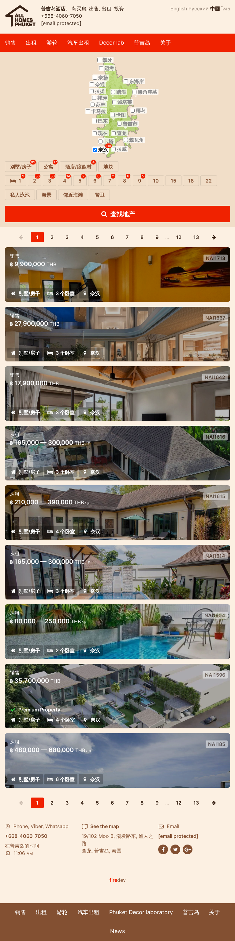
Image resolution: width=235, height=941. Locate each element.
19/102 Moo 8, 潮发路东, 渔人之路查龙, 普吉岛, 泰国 (117, 838)
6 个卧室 (65, 779)
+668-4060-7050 (61, 16)
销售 (10, 42)
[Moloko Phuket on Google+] (187, 849)
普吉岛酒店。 (56, 8)
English (178, 8)
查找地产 (122, 214)
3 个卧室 (65, 293)
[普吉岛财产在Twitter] (175, 849)
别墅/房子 (29, 293)
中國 (215, 8)
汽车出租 (78, 42)
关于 (165, 42)
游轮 (52, 42)
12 (178, 237)
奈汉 (95, 293)
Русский (198, 8)
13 (196, 237)
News (117, 931)
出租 (31, 42)
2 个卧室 (65, 650)
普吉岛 (142, 42)
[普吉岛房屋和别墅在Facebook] (163, 849)
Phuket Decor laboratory (141, 912)
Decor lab (111, 42)
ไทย (226, 8)
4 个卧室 (65, 531)
